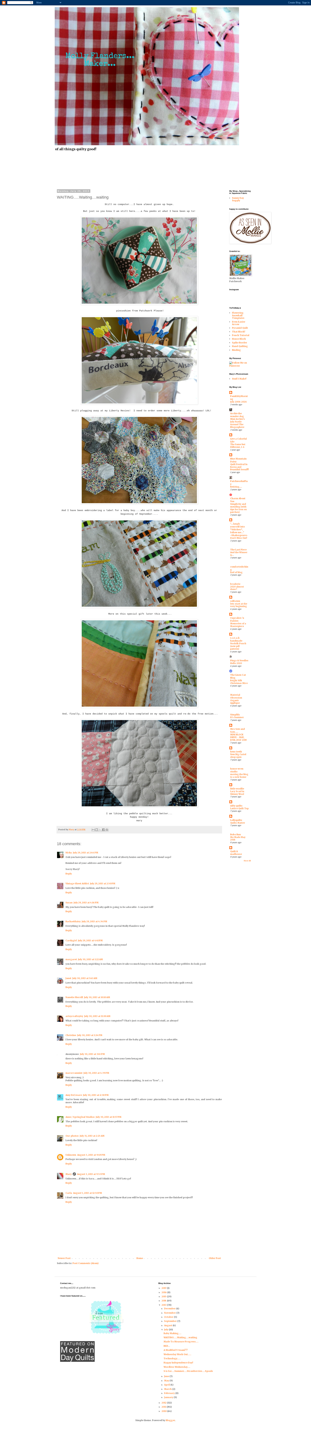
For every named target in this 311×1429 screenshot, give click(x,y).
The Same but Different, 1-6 (237, 445)
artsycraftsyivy (74, 1016)
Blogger (170, 1420)
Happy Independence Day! (178, 1362)
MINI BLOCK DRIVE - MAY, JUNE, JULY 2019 (238, 737)
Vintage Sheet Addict (77, 883)
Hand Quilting (240, 346)
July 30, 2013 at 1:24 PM (89, 1035)
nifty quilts (236, 805)
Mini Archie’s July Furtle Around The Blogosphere (237, 423)
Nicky (69, 852)
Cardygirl (71, 940)
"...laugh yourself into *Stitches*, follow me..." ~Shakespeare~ (239, 529)
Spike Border (239, 342)
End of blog (236, 572)
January (169, 1397)
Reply (69, 873)
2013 (164, 1305)
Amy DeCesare (74, 1095)
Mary (69, 1174)
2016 (164, 1292)
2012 (164, 1402)
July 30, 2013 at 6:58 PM (96, 1095)
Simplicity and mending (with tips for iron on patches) (238, 508)
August (168, 1325)
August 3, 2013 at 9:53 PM (91, 1174)
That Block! (238, 331)
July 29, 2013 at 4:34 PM (94, 921)
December (170, 1308)
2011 (164, 1406)
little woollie (237, 788)
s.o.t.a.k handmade (236, 639)
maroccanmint (74, 1073)
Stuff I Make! (239, 378)
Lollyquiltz (236, 820)
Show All (247, 861)
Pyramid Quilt (240, 328)
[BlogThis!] (96, 829)
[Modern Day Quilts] (77, 1361)
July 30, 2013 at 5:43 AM (84, 978)
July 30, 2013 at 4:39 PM (96, 1073)
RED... (167, 1346)
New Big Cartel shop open (238, 755)
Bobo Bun (235, 834)
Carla (69, 1193)
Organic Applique (235, 701)
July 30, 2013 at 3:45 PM (92, 1054)
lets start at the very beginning (238, 605)
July (166, 1329)
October (169, 1317)
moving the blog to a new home (239, 775)
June (167, 1376)
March (168, 1389)
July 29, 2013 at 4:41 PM (90, 940)
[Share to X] (100, 829)
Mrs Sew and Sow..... (237, 730)
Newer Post (64, 1258)
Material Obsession (236, 696)
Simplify (235, 714)
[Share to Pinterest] (107, 829)
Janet (68, 978)
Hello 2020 (236, 663)
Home (139, 1258)
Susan (69, 902)
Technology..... (172, 1358)
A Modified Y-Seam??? (176, 1350)
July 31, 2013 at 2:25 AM (92, 1135)
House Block (239, 338)
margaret (71, 959)
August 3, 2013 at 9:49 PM (91, 1155)
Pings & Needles (239, 660)
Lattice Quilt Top (239, 808)
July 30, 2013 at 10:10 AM (97, 997)
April (167, 1384)
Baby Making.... (172, 1333)
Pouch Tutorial (240, 335)
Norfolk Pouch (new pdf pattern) (238, 646)
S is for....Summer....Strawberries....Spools (188, 1371)
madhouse (236, 854)
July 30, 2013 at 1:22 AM (90, 959)
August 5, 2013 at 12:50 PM (87, 1193)
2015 (164, 1296)
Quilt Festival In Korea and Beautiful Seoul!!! (239, 467)
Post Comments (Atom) (86, 1263)
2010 (164, 1411)
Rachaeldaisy (73, 921)
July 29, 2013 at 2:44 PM (85, 852)
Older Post (215, 1258)
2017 (164, 1288)
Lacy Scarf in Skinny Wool (237, 792)
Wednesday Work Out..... (177, 1354)
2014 (164, 1300)
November (170, 1312)
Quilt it (234, 851)
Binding (236, 350)
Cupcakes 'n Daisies (237, 619)
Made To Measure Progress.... (181, 1341)
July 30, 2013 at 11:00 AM (97, 1016)
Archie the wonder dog (237, 415)
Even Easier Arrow (238, 323)
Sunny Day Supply (238, 199)
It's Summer (237, 717)
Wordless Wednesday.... (177, 1367)
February (169, 1393)
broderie (235, 584)
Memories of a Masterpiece (238, 625)
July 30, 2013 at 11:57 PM (108, 1117)
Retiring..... (236, 487)
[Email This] (93, 829)
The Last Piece (238, 549)
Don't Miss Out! (238, 538)
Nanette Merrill (74, 997)
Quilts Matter (237, 823)
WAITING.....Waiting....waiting (180, 1337)
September (170, 1321)
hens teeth (236, 751)
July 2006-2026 (238, 402)
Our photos (72, 1135)
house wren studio (236, 770)
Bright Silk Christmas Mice (239, 681)
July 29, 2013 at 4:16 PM (86, 902)
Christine (71, 1035)
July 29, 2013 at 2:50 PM (102, 883)
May (167, 1380)
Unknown (71, 1155)
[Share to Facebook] (103, 829)
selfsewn (235, 601)
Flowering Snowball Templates (238, 315)
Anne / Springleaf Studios (80, 1117)
